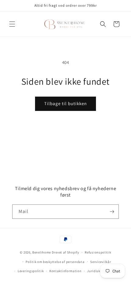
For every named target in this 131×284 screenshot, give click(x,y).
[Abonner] (112, 211)
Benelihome (41, 252)
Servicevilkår (100, 262)
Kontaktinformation (65, 271)
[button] (12, 24)
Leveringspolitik (31, 271)
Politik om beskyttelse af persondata (55, 262)
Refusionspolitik (98, 252)
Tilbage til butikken (65, 103)
